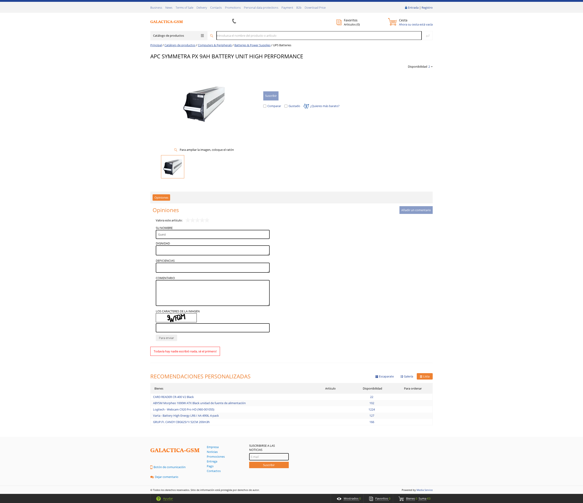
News (168, 7)
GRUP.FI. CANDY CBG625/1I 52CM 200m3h (181, 422)
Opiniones (161, 197)
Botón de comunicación (169, 467)
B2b (299, 7)
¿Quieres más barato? (325, 106)
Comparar (274, 106)
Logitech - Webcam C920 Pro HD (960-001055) (183, 409)
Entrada (413, 7)
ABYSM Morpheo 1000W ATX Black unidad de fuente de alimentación (199, 403)
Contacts (216, 7)
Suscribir (269, 465)
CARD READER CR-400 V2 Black (173, 397)
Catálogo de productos (168, 35)
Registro (427, 7)
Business (156, 7)
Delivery (202, 7)
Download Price (315, 7)
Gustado (294, 106)
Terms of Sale (184, 7)
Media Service (425, 490)
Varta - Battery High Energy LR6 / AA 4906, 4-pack (186, 415)
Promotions (233, 7)
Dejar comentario (166, 477)
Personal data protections (261, 7)
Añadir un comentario (416, 210)
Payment (287, 7)
